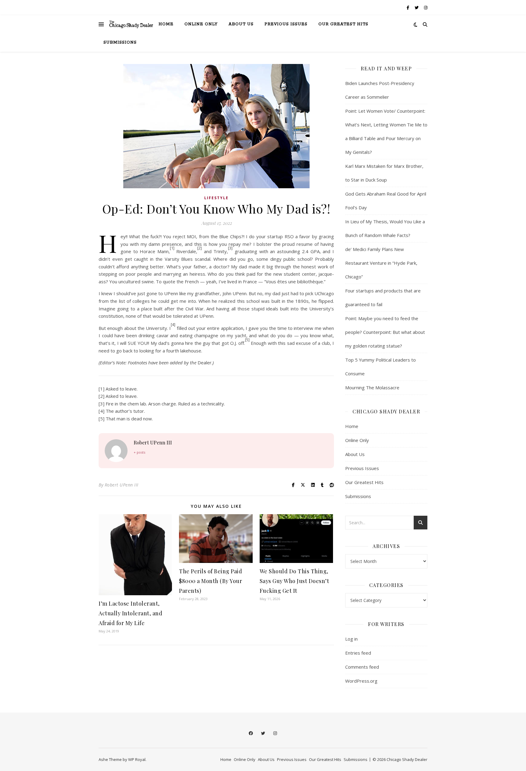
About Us (241, 24)
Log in (351, 639)
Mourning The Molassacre (372, 387)
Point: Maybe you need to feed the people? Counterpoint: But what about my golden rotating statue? (385, 332)
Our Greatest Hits (343, 24)
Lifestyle (216, 197)
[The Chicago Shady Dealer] (131, 24)
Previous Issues (286, 24)
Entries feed (358, 653)
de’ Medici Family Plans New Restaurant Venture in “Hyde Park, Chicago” (381, 263)
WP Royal (137, 759)
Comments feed (362, 667)
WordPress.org (361, 681)
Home (166, 24)
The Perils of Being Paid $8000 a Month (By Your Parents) (210, 581)
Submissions (120, 42)
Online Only (201, 24)
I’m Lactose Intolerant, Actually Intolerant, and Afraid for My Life (130, 613)
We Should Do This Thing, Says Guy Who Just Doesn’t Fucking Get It (294, 581)
